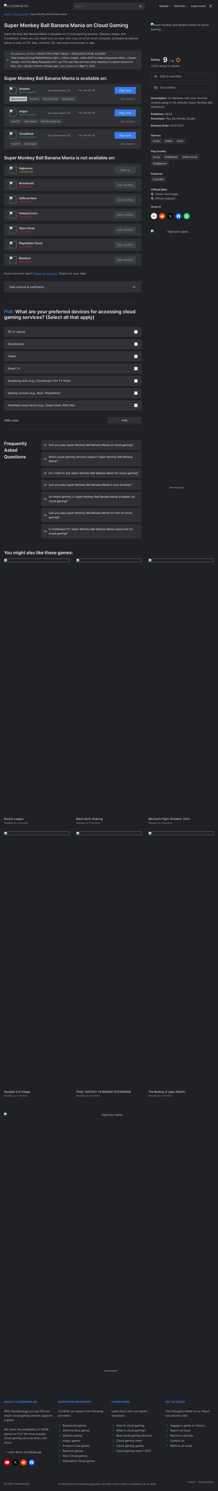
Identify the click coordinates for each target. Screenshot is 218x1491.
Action (156, 140)
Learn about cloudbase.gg (24, 1452)
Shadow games (72, 1435)
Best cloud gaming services (134, 1435)
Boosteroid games (74, 1425)
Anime (168, 140)
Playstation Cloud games (79, 1461)
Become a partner (181, 1435)
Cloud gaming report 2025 (133, 1451)
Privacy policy (206, 1481)
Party (180, 140)
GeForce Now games (76, 1430)
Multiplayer (171, 156)
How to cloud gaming (130, 1425)
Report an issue (180, 1430)
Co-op (156, 156)
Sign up (125, 170)
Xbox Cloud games (75, 1455)
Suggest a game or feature (187, 1425)
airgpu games (71, 1440)
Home (7, 14)
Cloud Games (20, 14)
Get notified (125, 185)
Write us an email (181, 1445)
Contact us (177, 1440)
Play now (125, 90)
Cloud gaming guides (130, 1445)
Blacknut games (73, 1451)
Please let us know (45, 273)
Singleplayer (160, 163)
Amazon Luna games (76, 1445)
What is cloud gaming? (131, 1430)
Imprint (191, 1481)
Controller (158, 179)
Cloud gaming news (129, 1440)
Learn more (198, 6)
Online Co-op (190, 156)
